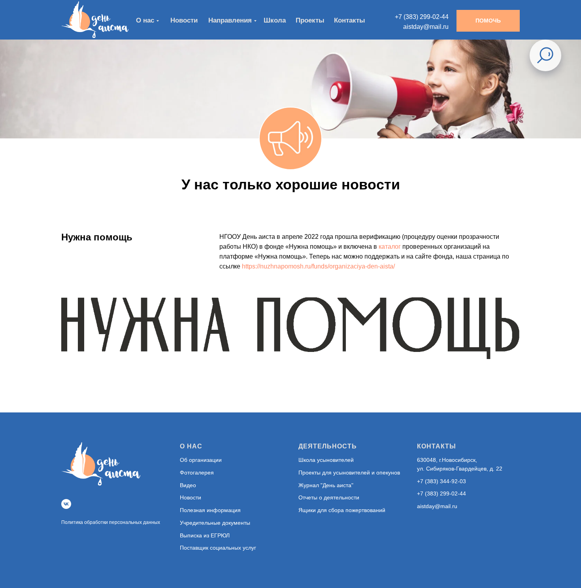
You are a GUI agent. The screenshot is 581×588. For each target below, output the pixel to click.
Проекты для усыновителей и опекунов (349, 472)
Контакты (349, 20)
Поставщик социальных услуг (218, 548)
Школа (275, 20)
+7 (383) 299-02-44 (441, 493)
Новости (190, 497)
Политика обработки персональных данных (110, 522)
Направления (230, 20)
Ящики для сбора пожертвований (341, 510)
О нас (145, 20)
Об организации (201, 460)
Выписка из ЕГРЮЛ (205, 535)
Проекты (310, 20)
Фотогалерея (197, 472)
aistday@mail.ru (437, 506)
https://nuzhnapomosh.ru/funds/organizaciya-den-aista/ (318, 266)
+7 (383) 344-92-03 (441, 481)
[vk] (66, 504)
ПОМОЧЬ (488, 20)
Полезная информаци (209, 510)
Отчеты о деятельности (328, 497)
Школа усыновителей (326, 460)
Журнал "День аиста (324, 485)
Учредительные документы (215, 523)
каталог (390, 246)
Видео (188, 485)
